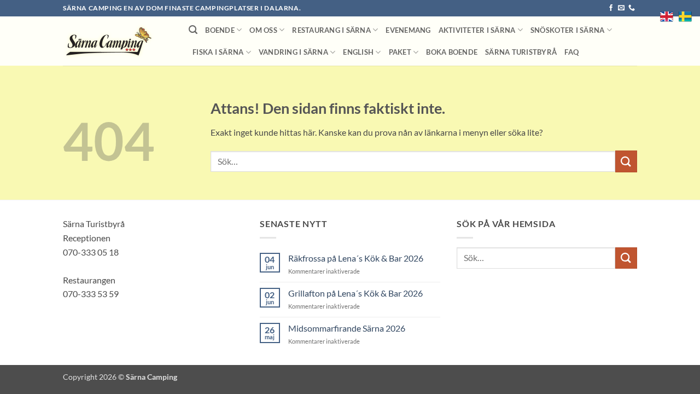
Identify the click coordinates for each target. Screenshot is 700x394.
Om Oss (263, 30)
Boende (220, 30)
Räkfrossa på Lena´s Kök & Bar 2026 (355, 258)
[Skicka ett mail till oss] (621, 8)
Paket (400, 52)
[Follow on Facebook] (611, 8)
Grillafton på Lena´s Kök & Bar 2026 (355, 293)
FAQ (571, 52)
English (358, 52)
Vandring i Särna (293, 52)
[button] (193, 29)
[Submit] (626, 161)
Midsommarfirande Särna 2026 (346, 328)
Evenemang (408, 30)
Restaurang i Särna (331, 30)
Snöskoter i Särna (567, 30)
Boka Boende (451, 52)
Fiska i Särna (217, 52)
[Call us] (631, 8)
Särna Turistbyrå (521, 52)
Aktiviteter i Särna (477, 30)
